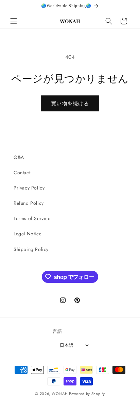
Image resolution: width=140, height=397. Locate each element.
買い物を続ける (70, 103)
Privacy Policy (29, 187)
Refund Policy (29, 203)
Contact (22, 172)
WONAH (60, 393)
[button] (13, 21)
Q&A (19, 157)
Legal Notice (27, 233)
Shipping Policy (31, 249)
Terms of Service (32, 218)
